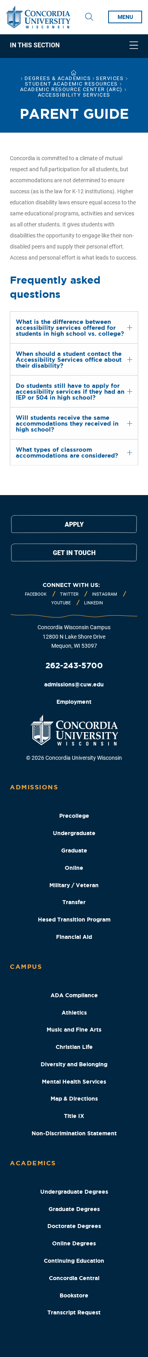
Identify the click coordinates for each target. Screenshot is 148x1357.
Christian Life (74, 1047)
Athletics (74, 1012)
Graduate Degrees (74, 1209)
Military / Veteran (74, 885)
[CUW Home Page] (38, 17)
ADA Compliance (74, 995)
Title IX (74, 1116)
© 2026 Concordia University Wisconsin (74, 758)
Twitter (69, 594)
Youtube (61, 603)
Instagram (104, 594)
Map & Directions (74, 1098)
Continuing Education (74, 1261)
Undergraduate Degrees (74, 1192)
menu (125, 17)
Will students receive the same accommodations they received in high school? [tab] (67, 423)
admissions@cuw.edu (74, 684)
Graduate (74, 850)
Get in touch (74, 553)
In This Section (35, 45)
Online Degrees (74, 1243)
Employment (74, 702)
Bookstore (74, 1295)
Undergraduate (74, 833)
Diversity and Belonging (74, 1064)
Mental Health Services (74, 1081)
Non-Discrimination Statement (74, 1133)
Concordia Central (74, 1278)
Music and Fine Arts (74, 1029)
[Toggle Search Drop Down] (89, 16)
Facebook (36, 594)
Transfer (74, 902)
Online (74, 868)
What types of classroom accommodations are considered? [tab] (67, 452)
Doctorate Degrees (74, 1226)
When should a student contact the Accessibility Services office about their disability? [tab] (69, 359)
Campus (26, 966)
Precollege (74, 816)
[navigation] (74, 46)
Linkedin (93, 603)
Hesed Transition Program (74, 919)
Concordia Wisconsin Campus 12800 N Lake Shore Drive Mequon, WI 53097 (74, 636)
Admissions (34, 787)
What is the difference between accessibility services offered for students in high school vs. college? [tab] (70, 327)
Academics (33, 1162)
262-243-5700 (74, 665)
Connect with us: (71, 585)
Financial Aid (74, 937)
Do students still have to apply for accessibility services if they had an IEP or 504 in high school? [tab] (70, 391)
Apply (74, 524)
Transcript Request (74, 1312)
